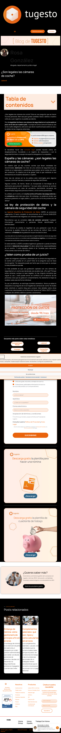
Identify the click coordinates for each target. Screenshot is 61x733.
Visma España (29, 722)
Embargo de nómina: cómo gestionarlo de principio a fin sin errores (12, 635)
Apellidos (16, 399)
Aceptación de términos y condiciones (27, 414)
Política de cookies (19, 377)
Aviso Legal (31, 729)
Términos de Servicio (28, 428)
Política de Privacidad (32, 422)
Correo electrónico (20, 406)
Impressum (43, 377)
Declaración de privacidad (32, 377)
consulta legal (29, 150)
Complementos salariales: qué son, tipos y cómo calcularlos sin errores (30, 635)
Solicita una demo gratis (34, 586)
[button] (15, 31)
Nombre (16, 391)
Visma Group (20, 722)
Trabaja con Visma (42, 721)
